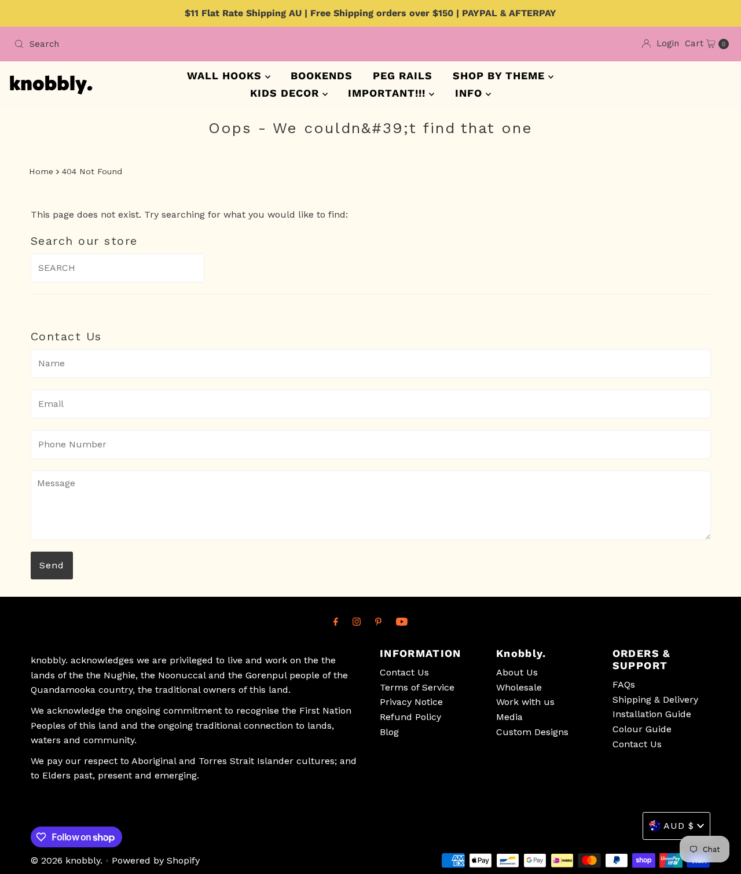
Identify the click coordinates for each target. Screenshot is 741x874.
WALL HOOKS (226, 75)
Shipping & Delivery (655, 699)
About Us (517, 672)
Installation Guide (651, 713)
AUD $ (678, 825)
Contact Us (404, 672)
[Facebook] (335, 621)
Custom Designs (532, 731)
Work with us (525, 701)
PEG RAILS (402, 75)
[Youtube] (402, 621)
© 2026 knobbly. (66, 860)
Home (41, 171)
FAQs (623, 684)
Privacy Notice (411, 701)
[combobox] (187, 44)
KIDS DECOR (286, 93)
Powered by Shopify (156, 860)
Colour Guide (642, 729)
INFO (470, 93)
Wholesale (519, 687)
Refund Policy (410, 716)
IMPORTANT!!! (388, 93)
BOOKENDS (322, 75)
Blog (389, 731)
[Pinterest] (378, 621)
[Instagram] (357, 621)
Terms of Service (417, 687)
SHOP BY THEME (500, 75)
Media (509, 716)
